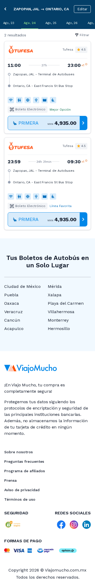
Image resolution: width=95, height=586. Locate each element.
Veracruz (13, 311)
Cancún (12, 320)
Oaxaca (11, 303)
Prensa (10, 480)
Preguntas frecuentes (24, 461)
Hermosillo (59, 328)
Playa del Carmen (66, 303)
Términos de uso (19, 499)
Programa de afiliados (24, 471)
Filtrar (84, 35)
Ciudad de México (22, 286)
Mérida (55, 286)
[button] (47, 87)
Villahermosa (61, 311)
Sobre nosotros (18, 452)
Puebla (11, 294)
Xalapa (54, 294)
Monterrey (58, 320)
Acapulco (13, 328)
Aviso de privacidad (22, 490)
